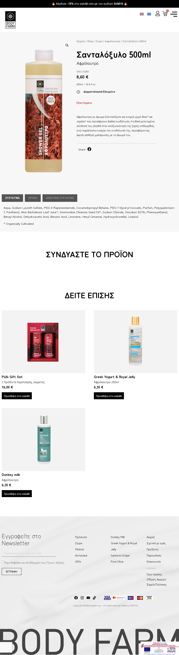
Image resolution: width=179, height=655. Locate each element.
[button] (67, 45)
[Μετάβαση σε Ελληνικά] (149, 14)
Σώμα (99, 41)
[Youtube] (88, 597)
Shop (90, 41)
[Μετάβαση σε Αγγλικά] (141, 14)
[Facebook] (76, 597)
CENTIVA (134, 605)
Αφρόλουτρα (112, 41)
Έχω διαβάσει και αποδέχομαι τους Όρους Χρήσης (34, 562)
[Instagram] (82, 597)
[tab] (12, 198)
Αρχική (81, 41)
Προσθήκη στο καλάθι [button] (17, 396)
